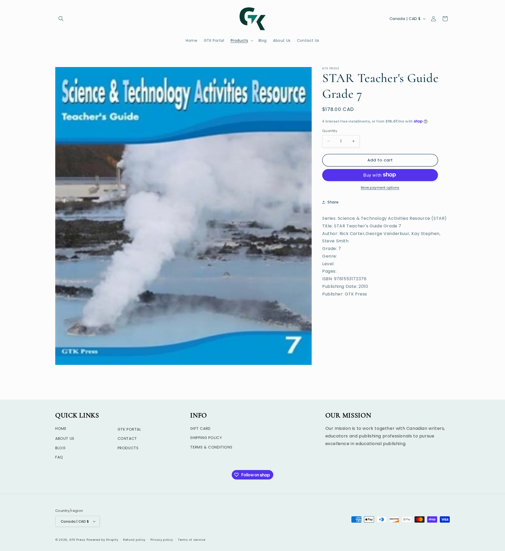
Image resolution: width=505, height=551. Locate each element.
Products (128, 448)
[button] (61, 18)
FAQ (59, 457)
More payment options (380, 187)
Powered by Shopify (102, 540)
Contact (127, 438)
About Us (64, 438)
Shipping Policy (206, 438)
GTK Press (77, 540)
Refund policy (134, 540)
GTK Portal (129, 429)
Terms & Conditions (211, 447)
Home (60, 428)
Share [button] (333, 202)
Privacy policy (161, 540)
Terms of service (191, 540)
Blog (60, 448)
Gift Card (200, 428)
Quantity (329, 130)
